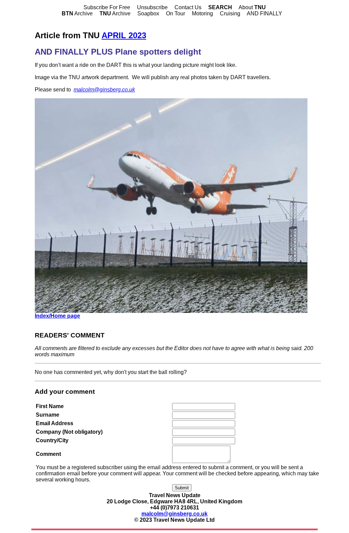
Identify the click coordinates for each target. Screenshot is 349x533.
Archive (77, 13)
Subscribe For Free (107, 7)
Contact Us (187, 7)
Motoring (202, 13)
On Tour (175, 13)
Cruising (230, 13)
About (252, 7)
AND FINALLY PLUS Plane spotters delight (118, 51)
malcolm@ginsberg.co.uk (104, 89)
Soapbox (148, 13)
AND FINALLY (264, 13)
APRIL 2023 (124, 35)
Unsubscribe (152, 7)
